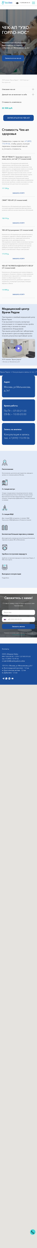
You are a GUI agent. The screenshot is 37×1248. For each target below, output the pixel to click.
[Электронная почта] (12, 678)
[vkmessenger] (9, 678)
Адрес (7, 382)
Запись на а (9, 429)
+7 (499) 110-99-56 (12, 659)
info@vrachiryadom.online (16, 661)
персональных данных (18, 634)
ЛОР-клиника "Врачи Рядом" (10, 80)
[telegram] (3, 678)
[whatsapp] (6, 678)
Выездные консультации (11, 574)
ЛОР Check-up (24, 80)
